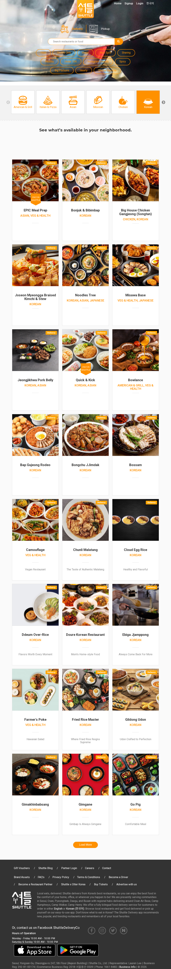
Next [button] (163, 102)
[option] (23, 102)
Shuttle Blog (45, 868)
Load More (85, 844)
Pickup (105, 28)
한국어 (150, 3)
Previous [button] (8, 102)
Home (117, 3)
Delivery (77, 28)
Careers (89, 868)
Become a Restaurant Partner (35, 884)
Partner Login (69, 868)
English (58, 908)
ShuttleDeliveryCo (66, 928)
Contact (106, 868)
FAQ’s (41, 877)
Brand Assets (22, 877)
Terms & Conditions (88, 877)
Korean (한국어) (75, 908)
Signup (129, 3)
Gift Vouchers (22, 868)
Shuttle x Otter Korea (73, 884)
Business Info (127, 966)
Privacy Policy (60, 877)
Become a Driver (118, 877)
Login (139, 3)
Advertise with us (126, 884)
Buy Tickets (101, 884)
